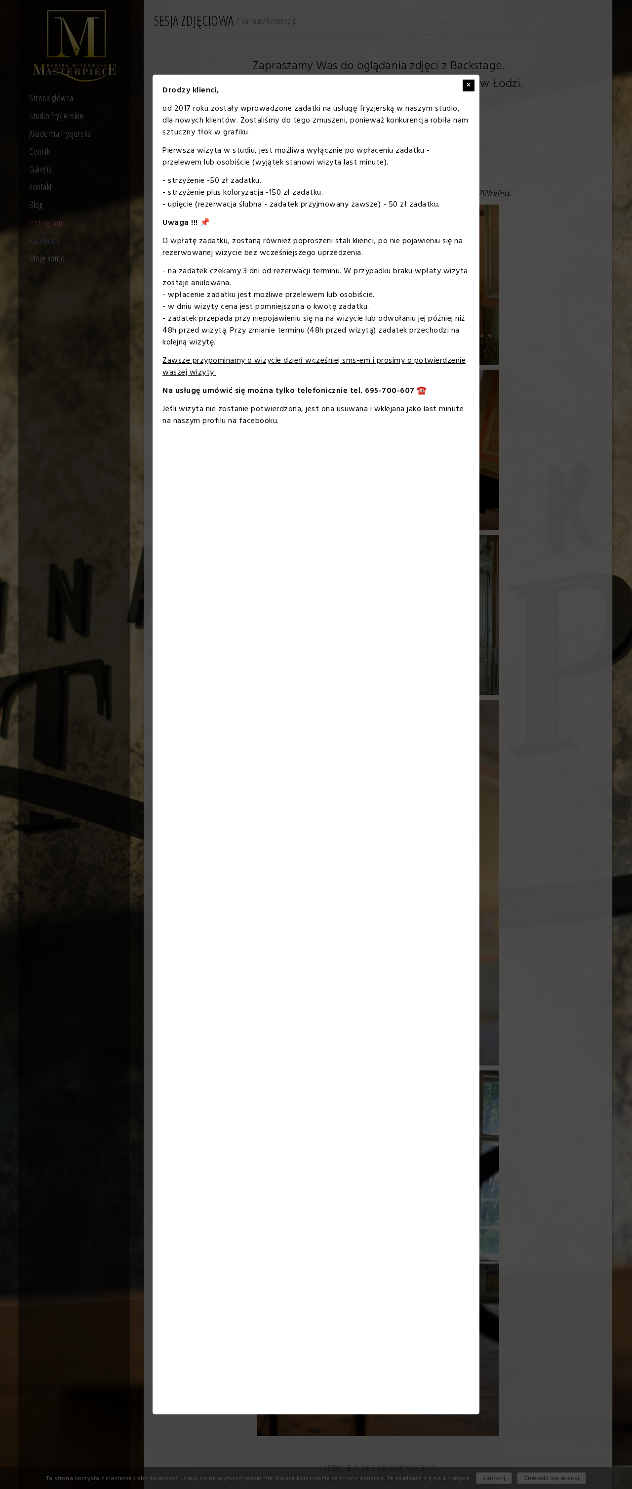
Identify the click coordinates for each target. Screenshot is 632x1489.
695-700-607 (390, 390)
